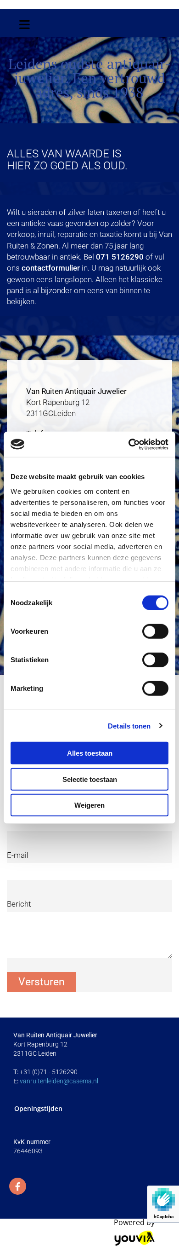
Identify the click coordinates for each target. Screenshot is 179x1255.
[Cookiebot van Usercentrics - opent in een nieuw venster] (128, 444)
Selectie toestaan (89, 779)
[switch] (155, 631)
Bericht (19, 903)
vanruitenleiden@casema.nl (59, 1081)
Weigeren (89, 805)
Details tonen (129, 725)
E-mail (17, 855)
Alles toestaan (89, 753)
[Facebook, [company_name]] (18, 1186)
